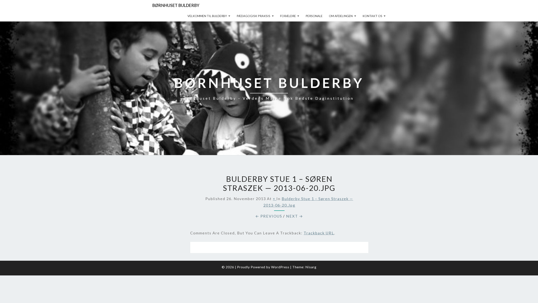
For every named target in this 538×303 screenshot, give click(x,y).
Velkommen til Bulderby (207, 16)
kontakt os (372, 16)
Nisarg (310, 267)
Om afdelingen (341, 16)
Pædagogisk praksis (253, 16)
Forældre (288, 16)
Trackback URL (319, 233)
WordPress (280, 267)
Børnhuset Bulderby (175, 5)
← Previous (268, 216)
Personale (314, 16)
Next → (294, 216)
